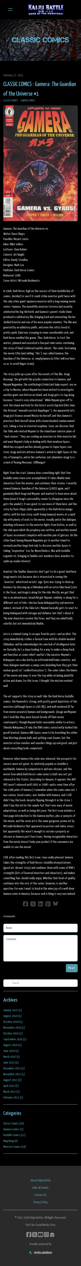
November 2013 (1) (14, 1074)
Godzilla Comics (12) (14, 1135)
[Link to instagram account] (46, 1234)
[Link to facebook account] (28, 1234)
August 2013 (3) (12, 1080)
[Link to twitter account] (34, 1234)
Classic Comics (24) (13, 1123)
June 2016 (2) (11, 1051)
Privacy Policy (40, 1202)
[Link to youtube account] (40, 1234)
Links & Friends (40, 1187)
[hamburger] (10, 9)
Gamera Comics (28, 100)
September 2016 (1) (14, 1039)
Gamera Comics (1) (13, 1129)
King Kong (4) (10, 1141)
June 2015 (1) (11, 1062)
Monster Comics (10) (14, 1146)
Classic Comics (10, 100)
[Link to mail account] (52, 1234)
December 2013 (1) (14, 1068)
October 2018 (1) (13, 1021)
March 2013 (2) (11, 1091)
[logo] (46, 9)
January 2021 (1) (12, 1010)
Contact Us (40, 1195)
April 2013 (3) (11, 1085)
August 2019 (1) (12, 1016)
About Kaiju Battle (41, 1180)
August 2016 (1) (12, 1045)
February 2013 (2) (13, 1097)
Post (71, 968)
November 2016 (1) (14, 1027)
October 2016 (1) (13, 1033)
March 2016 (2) (11, 1056)
